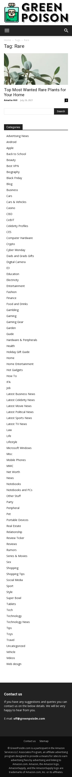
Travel (10, 640)
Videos (10, 658)
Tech (9, 610)
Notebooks (13, 484)
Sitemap (44, 741)
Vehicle (10, 652)
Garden (11, 328)
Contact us (30, 741)
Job (8, 388)
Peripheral (12, 508)
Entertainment (15, 286)
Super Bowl (13, 598)
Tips (9, 628)
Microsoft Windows (19, 448)
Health (10, 346)
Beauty (11, 160)
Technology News (18, 622)
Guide (10, 334)
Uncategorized (15, 646)
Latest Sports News (19, 418)
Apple (10, 148)
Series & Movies (16, 556)
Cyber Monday (15, 250)
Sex (8, 562)
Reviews (11, 544)
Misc (9, 454)
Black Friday (14, 178)
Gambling (12, 310)
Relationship (14, 532)
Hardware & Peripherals (21, 340)
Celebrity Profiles (17, 226)
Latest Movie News (19, 406)
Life (8, 436)
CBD (9, 214)
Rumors (11, 550)
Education (12, 274)
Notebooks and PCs (19, 490)
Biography (13, 172)
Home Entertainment (20, 364)
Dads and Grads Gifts (20, 256)
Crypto (10, 244)
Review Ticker (15, 538)
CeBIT (10, 220)
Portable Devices (17, 520)
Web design (13, 664)
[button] (6, 30)
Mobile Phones (16, 460)
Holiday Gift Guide (18, 352)
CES (8, 232)
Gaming (11, 316)
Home (7, 40)
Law (9, 430)
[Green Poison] (36, 12)
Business (12, 190)
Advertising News (17, 136)
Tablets (11, 604)
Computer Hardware (19, 238)
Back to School (16, 154)
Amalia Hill (10, 100)
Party (9, 502)
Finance (11, 298)
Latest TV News (16, 424)
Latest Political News (20, 412)
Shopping (12, 568)
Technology (14, 616)
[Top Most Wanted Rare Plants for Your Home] (36, 69)
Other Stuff (13, 496)
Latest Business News (20, 394)
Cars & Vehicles (16, 202)
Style (9, 592)
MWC (9, 466)
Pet (8, 514)
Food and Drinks (17, 304)
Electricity (12, 280)
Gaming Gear (14, 322)
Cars (9, 196)
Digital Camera (16, 262)
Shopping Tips (15, 574)
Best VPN (12, 166)
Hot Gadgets (14, 370)
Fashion (11, 292)
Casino (10, 208)
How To (11, 376)
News (10, 478)
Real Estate (13, 526)
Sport (9, 586)
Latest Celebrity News (20, 400)
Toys (9, 634)
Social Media (14, 580)
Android (11, 142)
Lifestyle (11, 442)
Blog (9, 184)
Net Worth (13, 472)
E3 (8, 268)
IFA (8, 382)
